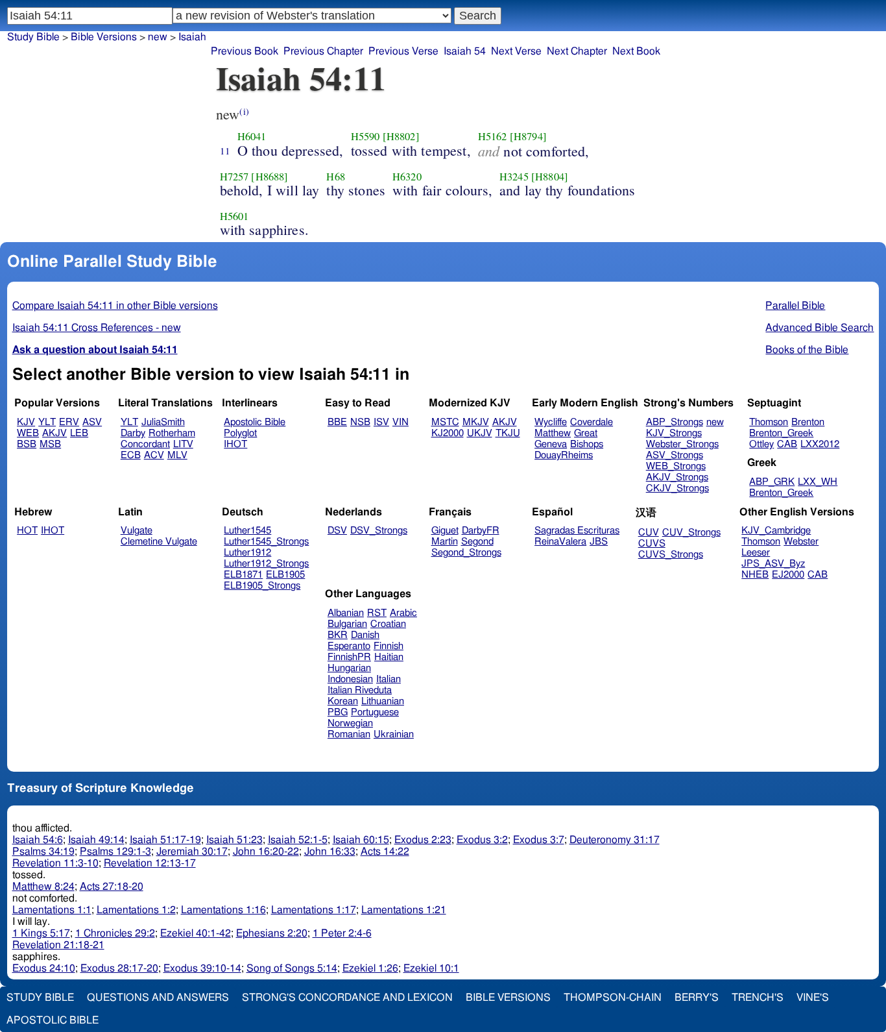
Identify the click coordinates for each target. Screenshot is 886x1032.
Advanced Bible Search (819, 328)
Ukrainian (394, 734)
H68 (335, 176)
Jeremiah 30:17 (192, 851)
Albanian (346, 613)
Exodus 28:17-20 (119, 968)
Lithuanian (382, 701)
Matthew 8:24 (43, 886)
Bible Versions (104, 37)
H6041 (252, 136)
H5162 (492, 136)
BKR (338, 635)
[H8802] (401, 136)
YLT (47, 422)
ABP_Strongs (674, 422)
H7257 (234, 176)
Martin (444, 542)
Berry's (697, 997)
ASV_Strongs (674, 455)
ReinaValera (560, 542)
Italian (388, 679)
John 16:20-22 (266, 851)
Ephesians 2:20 (271, 933)
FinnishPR (349, 657)
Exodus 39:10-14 (202, 968)
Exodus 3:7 (538, 840)
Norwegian (350, 723)
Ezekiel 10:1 (431, 968)
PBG (338, 712)
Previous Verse (403, 51)
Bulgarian (347, 624)
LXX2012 (819, 444)
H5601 (234, 216)
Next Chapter (577, 51)
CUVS (651, 543)
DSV (337, 530)
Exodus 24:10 (43, 968)
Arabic (403, 613)
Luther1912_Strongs (266, 564)
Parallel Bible (795, 306)
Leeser (755, 553)
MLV (177, 455)
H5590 (365, 136)
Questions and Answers (158, 997)
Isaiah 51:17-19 (165, 840)
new (157, 37)
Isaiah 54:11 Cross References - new (96, 328)
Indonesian (350, 679)
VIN (400, 422)
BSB (26, 444)
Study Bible (33, 37)
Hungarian (349, 668)
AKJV (54, 433)
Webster (801, 542)
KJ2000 (447, 433)
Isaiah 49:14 (96, 840)
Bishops (586, 444)
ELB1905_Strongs (262, 586)
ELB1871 (243, 575)
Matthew (552, 433)
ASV (92, 422)
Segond (477, 542)
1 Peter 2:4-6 (342, 933)
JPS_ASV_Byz (773, 564)
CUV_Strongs (691, 532)
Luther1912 (247, 553)
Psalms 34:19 (43, 851)
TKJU (508, 433)
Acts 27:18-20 (111, 886)
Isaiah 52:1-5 (298, 840)
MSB (50, 444)
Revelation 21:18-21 (58, 945)
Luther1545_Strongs (266, 542)
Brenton (807, 422)
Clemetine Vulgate (159, 542)
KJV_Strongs (674, 433)
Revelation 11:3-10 (55, 863)
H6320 (407, 176)
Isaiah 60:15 (361, 840)
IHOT (235, 444)
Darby (133, 433)
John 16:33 (329, 851)
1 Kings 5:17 (41, 933)
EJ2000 (788, 575)
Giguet (445, 530)
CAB (787, 444)
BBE (337, 422)
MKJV (475, 422)
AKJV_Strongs (677, 477)
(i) (243, 111)
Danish (365, 635)
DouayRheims (563, 455)
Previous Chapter (323, 51)
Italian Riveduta (360, 690)
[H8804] (549, 176)
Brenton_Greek (781, 433)
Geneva (550, 444)
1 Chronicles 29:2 (115, 933)
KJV (26, 422)
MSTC (445, 422)
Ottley (761, 444)
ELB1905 (285, 575)
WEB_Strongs (676, 466)
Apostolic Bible (52, 1020)
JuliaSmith (163, 422)
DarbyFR (480, 530)
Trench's (758, 997)
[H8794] (528, 136)
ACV (154, 455)
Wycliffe (550, 422)
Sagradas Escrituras (576, 530)
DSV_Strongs (378, 530)
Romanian (349, 734)
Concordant (145, 444)
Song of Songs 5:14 (291, 968)
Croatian (388, 624)
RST (377, 613)
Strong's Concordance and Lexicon (347, 997)
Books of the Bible (806, 350)
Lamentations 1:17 (313, 910)
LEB (79, 433)
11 (225, 150)
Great (585, 433)
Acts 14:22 (385, 851)
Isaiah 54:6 (37, 840)
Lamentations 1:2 (136, 910)
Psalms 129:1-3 (115, 851)
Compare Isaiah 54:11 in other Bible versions (115, 306)
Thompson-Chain (613, 997)
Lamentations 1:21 (403, 910)
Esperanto (349, 646)
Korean (343, 701)
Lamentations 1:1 (51, 910)
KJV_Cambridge (776, 530)
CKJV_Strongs (677, 488)
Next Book (636, 51)
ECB (131, 455)
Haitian (388, 657)
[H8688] (269, 176)
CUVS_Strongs (670, 554)
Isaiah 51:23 (234, 840)
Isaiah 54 (465, 51)
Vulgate (136, 530)
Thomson (768, 422)
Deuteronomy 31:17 (614, 840)
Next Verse (516, 51)
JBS (599, 542)
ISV (381, 422)
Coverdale (591, 422)
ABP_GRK (772, 482)
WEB (28, 433)
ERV (69, 422)
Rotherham (172, 433)
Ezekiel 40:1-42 (195, 933)
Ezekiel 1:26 (370, 968)
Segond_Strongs (466, 553)
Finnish (388, 646)
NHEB (755, 575)
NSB (360, 422)
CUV (648, 532)
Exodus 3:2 (482, 840)
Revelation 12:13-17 (150, 863)
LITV (183, 444)
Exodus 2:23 (422, 840)
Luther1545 (247, 530)
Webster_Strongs (682, 444)
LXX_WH (817, 482)
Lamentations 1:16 (223, 910)
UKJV (479, 433)
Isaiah (192, 37)
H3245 (514, 176)
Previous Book (244, 51)
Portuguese (375, 712)
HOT (27, 530)
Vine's (812, 997)
